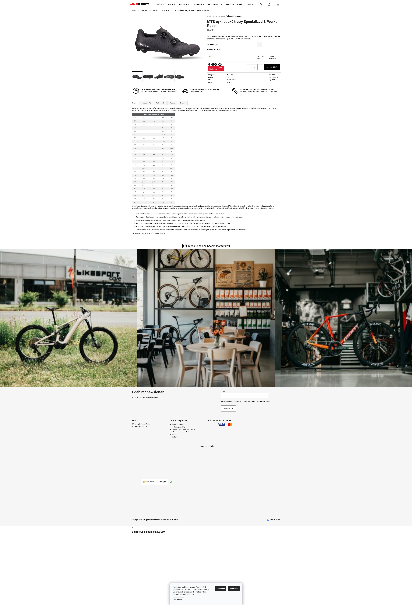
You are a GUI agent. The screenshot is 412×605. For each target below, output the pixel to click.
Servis (174, 434)
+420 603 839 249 (141, 426)
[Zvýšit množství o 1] (260, 67)
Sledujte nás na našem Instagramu (209, 245)
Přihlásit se (228, 408)
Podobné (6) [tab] (160, 103)
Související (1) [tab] (146, 103)
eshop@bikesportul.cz (142, 424)
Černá (228, 82)
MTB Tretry (230, 75)
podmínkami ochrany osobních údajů (256, 401)
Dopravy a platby (177, 424)
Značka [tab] (182, 103)
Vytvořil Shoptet (275, 520)
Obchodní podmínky (178, 427)
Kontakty (175, 437)
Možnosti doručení (213, 50)
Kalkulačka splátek (218, 68)
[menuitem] (158, 4)
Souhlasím (234, 589)
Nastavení (178, 600)
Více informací (188, 594)
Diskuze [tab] (172, 103)
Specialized (272, 58)
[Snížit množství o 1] (249, 67)
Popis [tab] (134, 103)
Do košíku (273, 67)
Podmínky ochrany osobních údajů (183, 429)
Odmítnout (221, 589)
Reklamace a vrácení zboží (180, 432)
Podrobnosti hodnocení (234, 16)
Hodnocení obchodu (207, 446)
